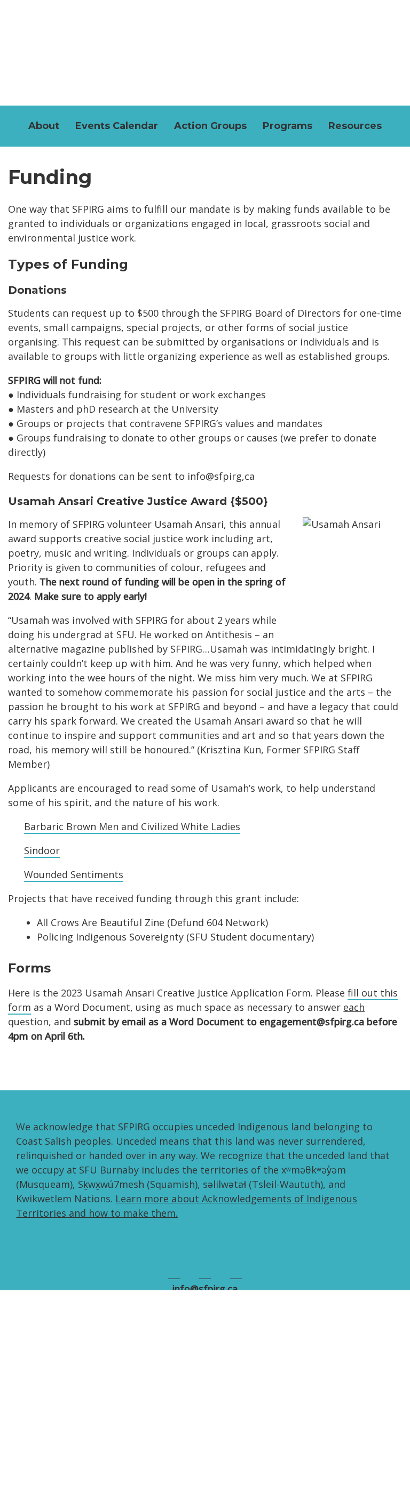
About (43, 126)
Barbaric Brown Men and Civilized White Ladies (132, 826)
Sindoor (42, 850)
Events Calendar (116, 126)
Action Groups (210, 126)
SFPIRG (205, 50)
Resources (355, 126)
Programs (287, 126)
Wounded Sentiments (73, 874)
